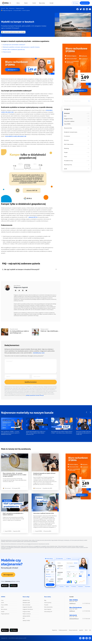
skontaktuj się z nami (38, 353)
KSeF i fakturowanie (68, 144)
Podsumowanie (7, 52)
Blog (45, 600)
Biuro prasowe (4, 609)
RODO (86, 630)
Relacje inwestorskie (73, 630)
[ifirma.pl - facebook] (80, 638)
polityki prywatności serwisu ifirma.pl (35, 395)
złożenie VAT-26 (33, 217)
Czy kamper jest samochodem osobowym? (14, 44)
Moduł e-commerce (27, 613)
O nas (2, 600)
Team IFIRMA (67, 124)
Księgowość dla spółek (27, 607)
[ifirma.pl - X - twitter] (83, 638)
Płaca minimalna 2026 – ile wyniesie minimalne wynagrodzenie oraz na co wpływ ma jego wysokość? (14, 475)
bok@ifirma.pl (72, 603)
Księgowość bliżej (68, 118)
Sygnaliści (81, 630)
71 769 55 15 (87, 603)
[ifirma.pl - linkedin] (86, 638)
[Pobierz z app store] (5, 585)
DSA (90, 630)
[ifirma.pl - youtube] (90, 638)
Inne (65, 116)
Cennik (2, 602)
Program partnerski (5, 613)
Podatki (66, 152)
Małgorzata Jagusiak (7, 10)
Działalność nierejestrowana (70, 132)
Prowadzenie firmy (68, 160)
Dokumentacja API (48, 611)
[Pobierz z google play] (14, 585)
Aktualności (67, 113)
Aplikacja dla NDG (26, 616)
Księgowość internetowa (28, 609)
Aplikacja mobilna (26, 620)
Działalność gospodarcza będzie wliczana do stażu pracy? (44, 474)
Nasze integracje (47, 609)
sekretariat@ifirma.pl (74, 618)
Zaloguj (76, 3)
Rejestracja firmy (68, 164)
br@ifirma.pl (72, 611)
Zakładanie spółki (26, 602)
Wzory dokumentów (48, 607)
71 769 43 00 (87, 618)
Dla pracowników (68, 128)
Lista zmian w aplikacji (69, 121)
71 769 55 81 (87, 611)
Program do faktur (26, 611)
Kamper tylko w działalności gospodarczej (14, 49)
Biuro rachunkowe (26, 604)
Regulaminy (54, 630)
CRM (24, 618)
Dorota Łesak (8, 488)
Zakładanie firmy (26, 600)
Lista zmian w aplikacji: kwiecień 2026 (43, 513)
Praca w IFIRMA (4, 604)
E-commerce (67, 136)
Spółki (65, 168)
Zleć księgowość (8, 574)
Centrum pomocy (47, 602)
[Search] (89, 101)
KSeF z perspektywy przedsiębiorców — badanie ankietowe (13, 514)
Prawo (65, 156)
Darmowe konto (85, 3)
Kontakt (2, 611)
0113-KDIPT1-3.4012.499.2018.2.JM (15, 136)
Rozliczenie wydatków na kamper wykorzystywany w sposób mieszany (21, 47)
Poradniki (46, 604)
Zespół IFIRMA (8, 531)
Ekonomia (66, 140)
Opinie (2, 607)
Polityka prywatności (63, 630)
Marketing (66, 148)
